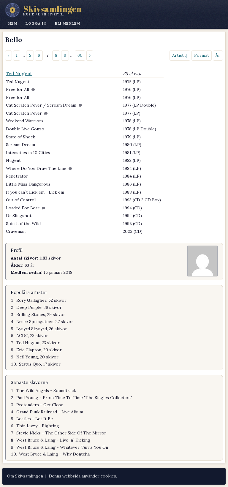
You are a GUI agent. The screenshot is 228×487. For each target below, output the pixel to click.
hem (12, 23)
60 (80, 55)
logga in (36, 23)
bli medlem (67, 23)
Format (201, 55)
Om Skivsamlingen (25, 476)
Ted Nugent (19, 73)
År (218, 55)
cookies (108, 476)
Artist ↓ (180, 55)
